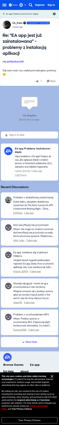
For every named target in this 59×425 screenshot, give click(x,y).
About (24, 371)
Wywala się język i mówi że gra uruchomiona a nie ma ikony (30, 285)
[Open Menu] (54, 14)
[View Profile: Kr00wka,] (8, 200)
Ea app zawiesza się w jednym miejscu (30, 254)
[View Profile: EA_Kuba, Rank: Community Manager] (7, 25)
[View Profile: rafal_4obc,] (8, 227)
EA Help (8, 371)
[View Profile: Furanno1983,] (8, 317)
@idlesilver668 (15, 61)
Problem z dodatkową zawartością (33, 197)
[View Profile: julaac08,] (8, 286)
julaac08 (17, 302)
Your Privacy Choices (29, 420)
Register (40, 4)
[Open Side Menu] (4, 4)
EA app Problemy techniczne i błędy (22, 14)
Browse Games (13, 365)
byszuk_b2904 (20, 271)
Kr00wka (17, 213)
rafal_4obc (18, 240)
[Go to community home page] (13, 4)
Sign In (51, 4)
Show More (31, 341)
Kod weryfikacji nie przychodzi (31, 225)
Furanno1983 (20, 329)
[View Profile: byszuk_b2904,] (8, 255)
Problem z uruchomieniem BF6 (31, 314)
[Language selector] (23, 5)
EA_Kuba (17, 22)
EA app (35, 365)
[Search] (31, 5)
